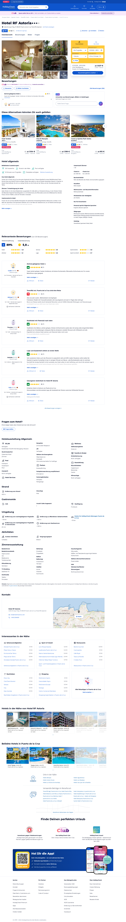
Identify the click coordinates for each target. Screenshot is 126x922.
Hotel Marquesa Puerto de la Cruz (83, 798)
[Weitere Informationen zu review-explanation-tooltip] (26, 30)
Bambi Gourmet (79, 647)
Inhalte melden (17, 912)
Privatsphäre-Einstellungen (72, 893)
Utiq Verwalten (68, 896)
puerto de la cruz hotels (50, 798)
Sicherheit (67, 909)
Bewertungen (20, 35)
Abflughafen (76, 47)
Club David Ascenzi (9, 681)
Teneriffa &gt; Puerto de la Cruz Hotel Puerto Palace (57, 791)
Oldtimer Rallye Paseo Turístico (48, 660)
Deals (5, 1)
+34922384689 (15, 617)
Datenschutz (68, 890)
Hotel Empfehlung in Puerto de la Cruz (85, 794)
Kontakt (89, 1)
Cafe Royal (77, 653)
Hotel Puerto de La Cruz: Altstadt (52, 801)
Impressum (67, 912)
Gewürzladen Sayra (44, 681)
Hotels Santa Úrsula (48, 780)
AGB (65, 899)
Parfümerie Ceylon (44, 678)
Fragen (37, 35)
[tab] (79, 42)
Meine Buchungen (18, 884)
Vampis (6, 684)
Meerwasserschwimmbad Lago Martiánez (51, 656)
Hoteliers (41, 884)
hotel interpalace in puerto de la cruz (84, 791)
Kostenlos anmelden (107, 13)
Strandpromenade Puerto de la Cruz (15, 660)
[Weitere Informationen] (25, 151)
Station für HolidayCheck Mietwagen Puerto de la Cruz (89, 517)
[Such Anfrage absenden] (46, 7)
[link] (74, 7)
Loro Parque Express (45, 647)
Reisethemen (94, 896)
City (5, 688)
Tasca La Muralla (79, 656)
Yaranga (41, 688)
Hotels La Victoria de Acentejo (51, 782)
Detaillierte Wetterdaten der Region (63, 812)
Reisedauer (75, 53)
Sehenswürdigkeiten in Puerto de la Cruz (16, 665)
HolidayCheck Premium (20, 902)
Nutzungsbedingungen (71, 887)
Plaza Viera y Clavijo (10, 650)
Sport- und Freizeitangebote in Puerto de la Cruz (52, 664)
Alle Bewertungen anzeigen (52, 408)
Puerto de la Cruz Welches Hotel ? (52, 796)
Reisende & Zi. (92, 53)
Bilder (30, 35)
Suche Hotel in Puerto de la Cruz (83, 801)
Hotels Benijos (47, 777)
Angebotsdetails (13, 585)
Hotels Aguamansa (79, 777)
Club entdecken (94, 13)
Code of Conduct (43, 893)
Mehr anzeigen (6, 208)
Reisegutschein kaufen (19, 899)
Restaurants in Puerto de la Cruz (83, 665)
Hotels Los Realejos (79, 780)
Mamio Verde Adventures (46, 653)
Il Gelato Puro (78, 660)
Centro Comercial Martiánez (47, 691)
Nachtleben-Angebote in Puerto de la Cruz (16, 695)
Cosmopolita (78, 650)
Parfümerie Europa (44, 684)
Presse (92, 890)
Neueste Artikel (94, 899)
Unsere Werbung (95, 887)
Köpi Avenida (8, 691)
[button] (22, 55)
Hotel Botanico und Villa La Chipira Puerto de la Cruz (57, 794)
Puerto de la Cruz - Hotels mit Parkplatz (85, 796)
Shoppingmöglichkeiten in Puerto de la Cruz (52, 695)
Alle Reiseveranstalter (19, 909)
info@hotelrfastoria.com (18, 614)
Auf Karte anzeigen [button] (48, 27)
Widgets (41, 887)
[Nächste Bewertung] (51, 99)
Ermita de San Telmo (10, 653)
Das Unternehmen (95, 884)
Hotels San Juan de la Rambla (82, 782)
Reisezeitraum (92, 47)
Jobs (91, 893)
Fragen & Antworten (19, 890)
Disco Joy (7, 678)
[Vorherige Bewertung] (3, 99)
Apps (14, 905)
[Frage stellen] (101, 104)
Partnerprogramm (44, 890)
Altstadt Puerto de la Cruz (11, 647)
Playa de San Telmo (10, 656)
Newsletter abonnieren (19, 896)
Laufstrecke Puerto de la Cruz (47, 650)
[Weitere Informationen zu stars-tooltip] (38, 23)
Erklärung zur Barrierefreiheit (73, 905)
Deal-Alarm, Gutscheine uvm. (21, 893)
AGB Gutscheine (69, 902)
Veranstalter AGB (69, 884)
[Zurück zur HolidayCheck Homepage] (9, 7)
